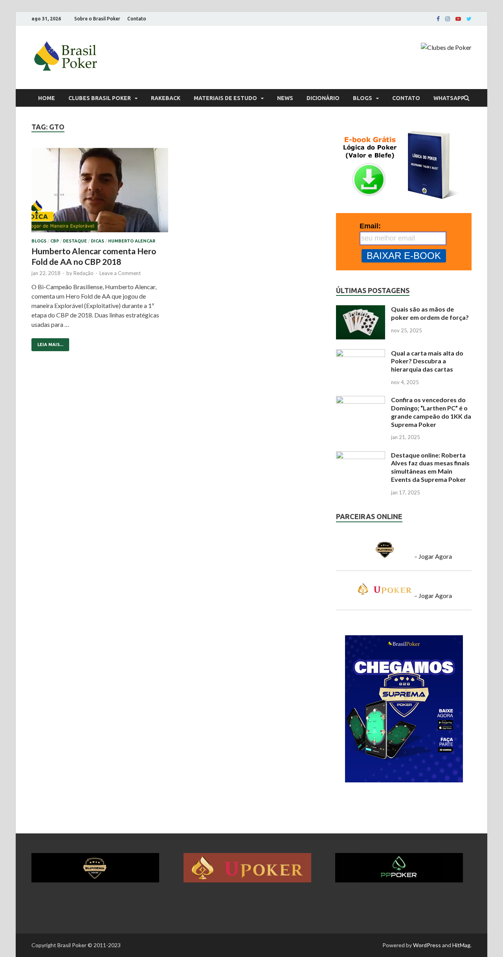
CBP (54, 241)
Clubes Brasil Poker (99, 98)
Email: (370, 226)
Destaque (75, 241)
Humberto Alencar (131, 241)
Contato (136, 18)
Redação (83, 273)
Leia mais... (47, 342)
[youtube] (458, 18)
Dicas (97, 241)
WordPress (427, 945)
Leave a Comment (120, 273)
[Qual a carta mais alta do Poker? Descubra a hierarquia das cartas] (360, 353)
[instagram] (447, 18)
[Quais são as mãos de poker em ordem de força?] (360, 310)
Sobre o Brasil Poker (97, 18)
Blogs (362, 98)
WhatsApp (448, 98)
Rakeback (165, 98)
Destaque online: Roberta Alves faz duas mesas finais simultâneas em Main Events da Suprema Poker (430, 467)
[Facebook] (438, 18)
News (285, 98)
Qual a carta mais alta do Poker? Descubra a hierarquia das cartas (427, 361)
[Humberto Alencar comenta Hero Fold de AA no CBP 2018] (99, 193)
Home (46, 98)
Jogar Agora (435, 556)
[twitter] (469, 18)
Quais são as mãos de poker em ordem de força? (430, 313)
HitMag (461, 945)
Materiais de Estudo (225, 98)
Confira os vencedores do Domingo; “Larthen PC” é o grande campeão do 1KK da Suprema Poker (431, 412)
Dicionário (323, 98)
